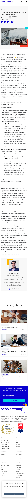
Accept (8, 493)
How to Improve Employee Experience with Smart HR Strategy (13, 377)
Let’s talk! (16, 254)
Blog (5, 9)
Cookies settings (14, 490)
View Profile (14, 288)
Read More (4, 329)
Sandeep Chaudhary (16, 17)
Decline (19, 493)
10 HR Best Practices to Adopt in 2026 (10, 327)
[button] (2, 22)
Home (2, 9)
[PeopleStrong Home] (7, 2)
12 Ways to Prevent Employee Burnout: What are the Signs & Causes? (14, 352)
